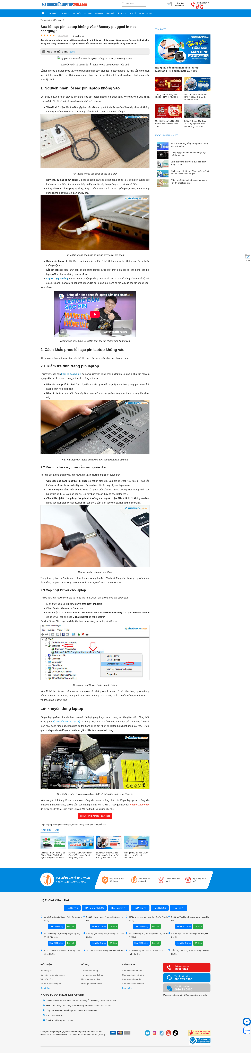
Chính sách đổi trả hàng (133, 975)
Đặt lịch (121, 13)
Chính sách (128, 964)
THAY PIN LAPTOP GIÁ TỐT (95, 816)
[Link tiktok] (175, 1033)
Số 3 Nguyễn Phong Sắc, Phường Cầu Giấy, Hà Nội (105, 935)
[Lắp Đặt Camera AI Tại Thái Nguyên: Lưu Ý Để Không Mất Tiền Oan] (109, 843)
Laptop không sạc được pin (58, 824)
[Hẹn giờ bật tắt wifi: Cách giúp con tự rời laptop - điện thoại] (137, 843)
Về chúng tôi (46, 970)
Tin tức (88, 13)
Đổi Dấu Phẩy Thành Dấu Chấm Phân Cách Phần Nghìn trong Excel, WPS (53, 855)
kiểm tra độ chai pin (71, 374)
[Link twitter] (147, 1033)
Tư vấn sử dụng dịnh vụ (92, 975)
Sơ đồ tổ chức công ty (51, 983)
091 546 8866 (90, 1010)
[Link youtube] (168, 1033)
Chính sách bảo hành (132, 970)
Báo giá (110, 13)
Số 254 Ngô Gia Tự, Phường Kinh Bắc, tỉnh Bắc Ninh (189, 935)
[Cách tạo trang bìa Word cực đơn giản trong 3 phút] (162, 164)
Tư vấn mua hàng (89, 970)
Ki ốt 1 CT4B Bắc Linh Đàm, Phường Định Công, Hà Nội (62, 952)
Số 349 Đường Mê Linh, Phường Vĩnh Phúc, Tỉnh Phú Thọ (148, 952)
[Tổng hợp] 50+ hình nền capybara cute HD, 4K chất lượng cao (189, 181)
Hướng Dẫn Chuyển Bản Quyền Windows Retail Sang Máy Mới (80, 855)
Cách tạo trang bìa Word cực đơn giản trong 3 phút (188, 163)
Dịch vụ (65, 13)
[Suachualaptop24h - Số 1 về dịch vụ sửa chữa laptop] (81, 4)
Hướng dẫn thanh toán (91, 983)
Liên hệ (132, 13)
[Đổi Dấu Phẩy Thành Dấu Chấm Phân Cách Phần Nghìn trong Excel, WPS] (53, 843)
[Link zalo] (161, 1033)
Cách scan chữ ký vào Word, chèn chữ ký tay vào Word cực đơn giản (190, 172)
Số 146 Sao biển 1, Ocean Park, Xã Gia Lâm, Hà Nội (63, 919)
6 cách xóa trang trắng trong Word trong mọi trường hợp (189, 144)
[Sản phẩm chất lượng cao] (199, 1033)
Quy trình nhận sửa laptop (53, 975)
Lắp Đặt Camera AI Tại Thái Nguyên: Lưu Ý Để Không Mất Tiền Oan (107, 855)
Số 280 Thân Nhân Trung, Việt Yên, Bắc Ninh (106, 950)
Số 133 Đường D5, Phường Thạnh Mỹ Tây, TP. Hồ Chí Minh (62, 935)
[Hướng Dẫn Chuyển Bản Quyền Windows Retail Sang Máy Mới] (81, 843)
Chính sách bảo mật (131, 979)
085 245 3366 (183, 979)
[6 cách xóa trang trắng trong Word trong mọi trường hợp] (162, 146)
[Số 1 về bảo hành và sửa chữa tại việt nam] (47, 880)
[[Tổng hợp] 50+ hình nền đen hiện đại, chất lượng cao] (162, 155)
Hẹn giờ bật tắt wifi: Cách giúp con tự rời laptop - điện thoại (136, 855)
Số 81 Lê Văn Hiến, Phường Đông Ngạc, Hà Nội (190, 919)
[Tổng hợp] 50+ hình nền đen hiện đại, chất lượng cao (188, 153)
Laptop (99, 13)
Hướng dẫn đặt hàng (91, 979)
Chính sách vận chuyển (133, 983)
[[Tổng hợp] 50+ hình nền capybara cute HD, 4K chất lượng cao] (162, 183)
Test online (145, 13)
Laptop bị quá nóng (57, 278)
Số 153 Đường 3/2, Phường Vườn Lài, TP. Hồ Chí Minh (148, 935)
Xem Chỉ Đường (56, 926)
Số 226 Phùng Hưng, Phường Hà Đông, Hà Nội (104, 919)
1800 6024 (199, 6)
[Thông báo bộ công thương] (199, 1040)
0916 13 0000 (183, 989)
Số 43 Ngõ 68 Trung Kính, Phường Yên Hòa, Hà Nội (190, 952)
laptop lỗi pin (100, 824)
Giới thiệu (52, 13)
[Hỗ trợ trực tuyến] (247, 1022)
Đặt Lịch (70, 926)
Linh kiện (76, 13)
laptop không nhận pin (82, 824)
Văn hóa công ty (48, 979)
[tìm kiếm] (123, 3)
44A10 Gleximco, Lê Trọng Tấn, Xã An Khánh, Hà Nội (148, 919)
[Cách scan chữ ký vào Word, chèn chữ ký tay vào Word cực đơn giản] (162, 174)
